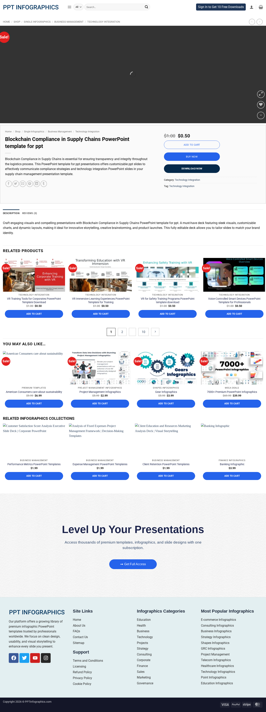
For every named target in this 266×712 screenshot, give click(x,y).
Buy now (192, 164)
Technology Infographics (218, 689)
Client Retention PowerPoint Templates (166, 482)
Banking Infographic (232, 482)
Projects (142, 660)
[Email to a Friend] (22, 191)
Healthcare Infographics (217, 683)
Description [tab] (11, 220)
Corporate (143, 678)
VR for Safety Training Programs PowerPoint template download (168, 318)
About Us (79, 643)
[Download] (261, 123)
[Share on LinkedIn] (36, 191)
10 (143, 350)
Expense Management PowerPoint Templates (100, 482)
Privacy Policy (82, 696)
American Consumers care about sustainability (34, 409)
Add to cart (192, 152)
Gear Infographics (166, 409)
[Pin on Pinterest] (29, 191)
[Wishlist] (261, 112)
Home (6, 29)
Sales (140, 689)
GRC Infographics (213, 666)
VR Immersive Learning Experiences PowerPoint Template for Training (101, 318)
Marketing (144, 695)
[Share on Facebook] (8, 191)
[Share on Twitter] (15, 191)
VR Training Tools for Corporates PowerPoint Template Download (34, 318)
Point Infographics (213, 695)
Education (144, 637)
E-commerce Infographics (218, 637)
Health (141, 643)
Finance (142, 683)
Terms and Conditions (88, 678)
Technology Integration (103, 29)
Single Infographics (37, 29)
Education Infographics (217, 701)
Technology (145, 655)
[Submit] (146, 14)
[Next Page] (155, 350)
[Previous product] (259, 30)
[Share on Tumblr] (44, 191)
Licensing (79, 684)
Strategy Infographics (216, 655)
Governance (145, 701)
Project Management (215, 672)
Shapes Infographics (215, 660)
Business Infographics (216, 649)
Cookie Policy (82, 701)
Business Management (69, 29)
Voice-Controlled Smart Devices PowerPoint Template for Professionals (234, 318)
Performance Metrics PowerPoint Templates (34, 482)
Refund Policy (82, 690)
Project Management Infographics (100, 409)
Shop (17, 29)
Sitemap (78, 660)
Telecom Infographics (216, 678)
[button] (69, 14)
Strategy (142, 666)
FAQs (76, 649)
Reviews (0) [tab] (29, 220)
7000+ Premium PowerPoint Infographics (232, 409)
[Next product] (252, 30)
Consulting (144, 672)
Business (143, 649)
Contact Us (80, 655)
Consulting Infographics (217, 643)
